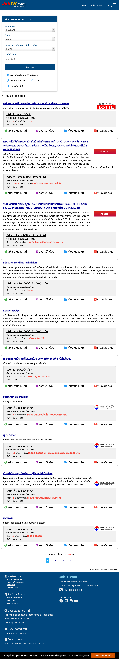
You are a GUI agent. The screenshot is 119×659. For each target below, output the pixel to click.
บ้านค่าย (29, 373)
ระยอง (16, 118)
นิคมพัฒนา (30, 287)
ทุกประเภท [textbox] (11, 29)
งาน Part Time (12, 587)
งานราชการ (11, 584)
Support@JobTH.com (15, 633)
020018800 (72, 589)
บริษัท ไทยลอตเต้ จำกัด (18, 114)
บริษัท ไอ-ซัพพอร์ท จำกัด (19, 370)
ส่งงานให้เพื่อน (46, 131)
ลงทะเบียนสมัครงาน (14, 579)
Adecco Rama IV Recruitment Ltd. (26, 177)
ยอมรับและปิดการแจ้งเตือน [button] (103, 655)
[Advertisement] (89, 38)
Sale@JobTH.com (16, 622)
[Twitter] (66, 601)
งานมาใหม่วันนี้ (16, 86)
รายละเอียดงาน (105, 131)
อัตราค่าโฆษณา (12, 603)
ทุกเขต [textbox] (9, 48)
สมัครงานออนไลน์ (17, 131)
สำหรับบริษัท (97, 5)
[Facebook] (61, 601)
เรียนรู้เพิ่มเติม (84, 655)
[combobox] (30, 30)
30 (70, 560)
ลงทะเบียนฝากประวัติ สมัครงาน (23, 75)
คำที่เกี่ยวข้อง (11, 54)
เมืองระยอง (30, 118)
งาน (22, 582)
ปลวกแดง (29, 180)
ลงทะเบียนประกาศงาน (15, 597)
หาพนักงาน (11, 600)
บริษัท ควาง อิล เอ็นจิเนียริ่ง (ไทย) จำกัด (27, 283)
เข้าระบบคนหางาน (17, 80)
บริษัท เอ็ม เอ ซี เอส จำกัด (19, 408)
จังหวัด (8, 35)
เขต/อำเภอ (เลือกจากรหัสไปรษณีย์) (21, 45)
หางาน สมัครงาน (95, 570)
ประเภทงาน (10, 26)
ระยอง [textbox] (9, 39)
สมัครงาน (16, 582)
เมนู (110, 5)
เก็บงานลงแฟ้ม (75, 131)
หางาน (83, 5)
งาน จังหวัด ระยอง (15, 96)
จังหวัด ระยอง (106, 570)
